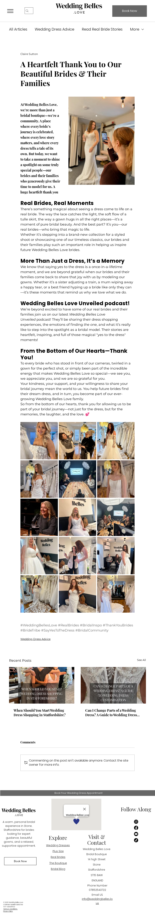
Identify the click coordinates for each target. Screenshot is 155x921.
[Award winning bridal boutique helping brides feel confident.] (113, 685)
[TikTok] (136, 840)
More (134, 29)
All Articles (18, 29)
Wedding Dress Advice (54, 29)
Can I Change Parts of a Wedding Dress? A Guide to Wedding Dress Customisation (111, 712)
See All (141, 660)
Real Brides (58, 857)
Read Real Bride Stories (102, 29)
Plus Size (58, 851)
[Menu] (10, 11)
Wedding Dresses (58, 845)
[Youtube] (136, 834)
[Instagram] (136, 822)
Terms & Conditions (10, 909)
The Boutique (58, 863)
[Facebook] (136, 828)
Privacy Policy (8, 911)
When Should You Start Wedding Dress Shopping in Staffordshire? (40, 712)
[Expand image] (39, 440)
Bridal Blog (58, 869)
